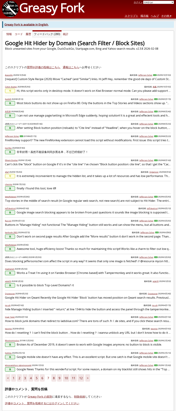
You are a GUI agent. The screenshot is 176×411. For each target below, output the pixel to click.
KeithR (8, 99)
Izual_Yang (10, 317)
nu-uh (7, 305)
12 (81, 378)
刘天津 (8, 111)
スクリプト (131, 16)
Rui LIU (8, 220)
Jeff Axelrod (10, 208)
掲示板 (144, 16)
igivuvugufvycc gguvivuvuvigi (18, 365)
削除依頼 (79, 396)
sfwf (7, 172)
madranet (9, 269)
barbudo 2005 (11, 232)
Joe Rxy (8, 148)
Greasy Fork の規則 (40, 396)
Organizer (154, 172)
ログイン (138, 2)
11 (73, 378)
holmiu (8, 353)
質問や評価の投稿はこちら (43, 67)
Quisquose (10, 293)
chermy (8, 184)
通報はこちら (71, 67)
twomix (8, 328)
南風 (155, 86)
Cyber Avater (11, 86)
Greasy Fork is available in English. (26, 24)
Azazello (9, 75)
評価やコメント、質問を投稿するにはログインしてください (42, 403)
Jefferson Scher (145, 75)
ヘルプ (155, 16)
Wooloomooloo (12, 340)
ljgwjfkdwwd (10, 196)
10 (66, 378)
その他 (165, 16)
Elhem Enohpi (11, 160)
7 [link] (48, 378)
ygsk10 (8, 281)
